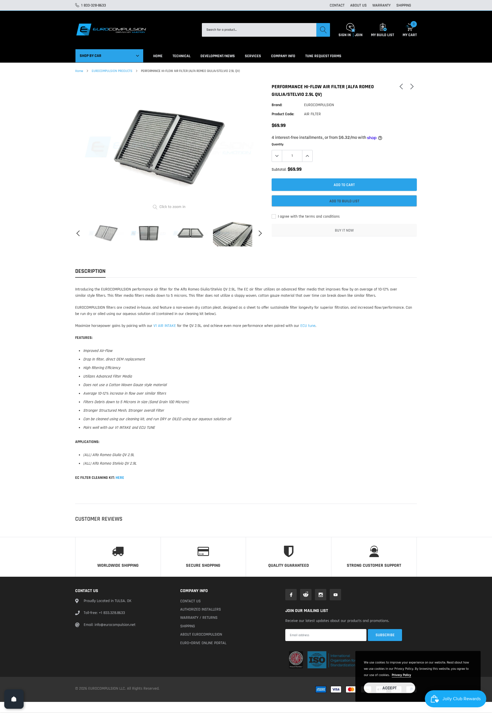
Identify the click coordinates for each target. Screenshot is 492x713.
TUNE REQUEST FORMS (323, 56)
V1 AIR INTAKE (164, 325)
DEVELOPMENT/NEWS (217, 56)
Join (358, 35)
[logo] (110, 30)
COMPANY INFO (283, 56)
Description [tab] (90, 271)
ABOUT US (358, 5)
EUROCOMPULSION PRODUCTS (112, 71)
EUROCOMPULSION (319, 105)
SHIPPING (403, 5)
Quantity (278, 144)
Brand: (277, 105)
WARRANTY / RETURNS (199, 617)
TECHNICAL (181, 56)
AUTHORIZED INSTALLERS (200, 609)
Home (79, 71)
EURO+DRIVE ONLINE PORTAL (203, 643)
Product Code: (283, 114)
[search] (323, 30)
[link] (106, 233)
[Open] (14, 699)
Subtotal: (279, 169)
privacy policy (401, 675)
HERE (120, 477)
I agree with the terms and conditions (308, 216)
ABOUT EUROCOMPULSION (201, 634)
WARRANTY (381, 5)
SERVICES (253, 56)
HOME (158, 56)
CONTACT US (190, 601)
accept (389, 688)
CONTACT (337, 5)
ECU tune (307, 325)
